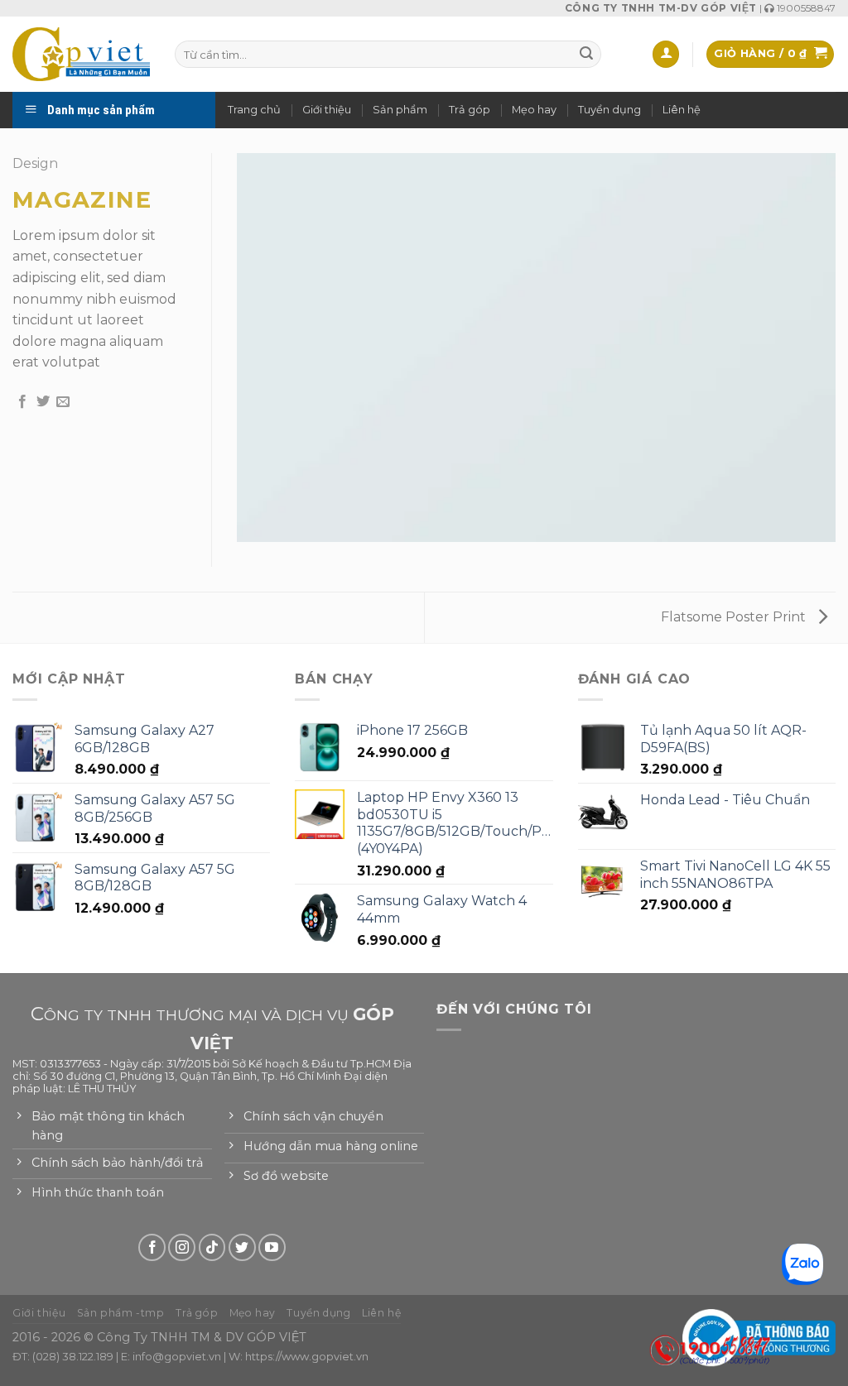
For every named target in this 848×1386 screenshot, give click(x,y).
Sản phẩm (400, 109)
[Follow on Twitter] (242, 1247)
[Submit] (586, 55)
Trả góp (469, 109)
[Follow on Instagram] (181, 1247)
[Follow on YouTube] (272, 1247)
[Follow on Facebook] (152, 1247)
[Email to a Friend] (63, 402)
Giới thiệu (326, 109)
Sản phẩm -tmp (121, 1313)
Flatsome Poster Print (735, 617)
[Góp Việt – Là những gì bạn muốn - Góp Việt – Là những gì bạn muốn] (81, 53)
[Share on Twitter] (43, 402)
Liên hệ (681, 109)
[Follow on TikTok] (212, 1247)
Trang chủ (254, 109)
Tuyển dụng (609, 109)
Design (35, 163)
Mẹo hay (534, 109)
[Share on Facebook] (22, 402)
